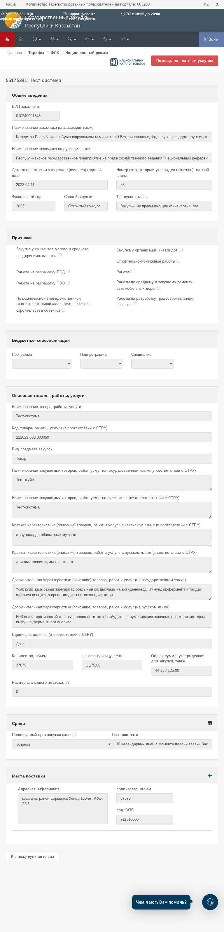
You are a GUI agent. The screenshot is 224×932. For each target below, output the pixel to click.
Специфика (141, 354)
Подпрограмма (93, 354)
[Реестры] (54, 39)
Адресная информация (38, 789)
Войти (213, 39)
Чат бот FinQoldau (79, 19)
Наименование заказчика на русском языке (51, 149)
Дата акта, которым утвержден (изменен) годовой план (57, 173)
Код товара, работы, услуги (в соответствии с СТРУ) (60, 428)
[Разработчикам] (107, 39)
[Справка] (37, 39)
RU (217, 4)
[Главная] (21, 39)
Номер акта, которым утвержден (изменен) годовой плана (162, 173)
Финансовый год (26, 197)
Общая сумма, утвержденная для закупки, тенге (177, 659)
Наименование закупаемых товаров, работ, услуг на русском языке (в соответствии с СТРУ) (95, 498)
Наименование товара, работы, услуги (46, 407)
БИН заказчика (25, 106)
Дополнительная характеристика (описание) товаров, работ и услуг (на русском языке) (90, 607)
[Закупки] (72, 39)
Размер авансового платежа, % (40, 682)
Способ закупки (78, 197)
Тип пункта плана (132, 197)
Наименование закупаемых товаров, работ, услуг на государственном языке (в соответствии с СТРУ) (104, 470)
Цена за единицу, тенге (103, 656)
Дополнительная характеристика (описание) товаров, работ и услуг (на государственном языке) (99, 580)
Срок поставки (125, 735)
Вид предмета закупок (32, 449)
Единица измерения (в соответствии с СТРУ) (52, 634)
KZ (206, 4)
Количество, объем (29, 656)
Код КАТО (125, 810)
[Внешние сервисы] (125, 39)
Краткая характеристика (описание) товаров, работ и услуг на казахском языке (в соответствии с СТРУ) (106, 525)
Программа (22, 354)
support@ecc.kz (81, 14)
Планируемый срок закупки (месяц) (44, 735)
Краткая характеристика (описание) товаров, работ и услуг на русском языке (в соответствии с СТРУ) (104, 552)
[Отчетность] (89, 39)
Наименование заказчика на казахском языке (52, 127)
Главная (14, 53)
